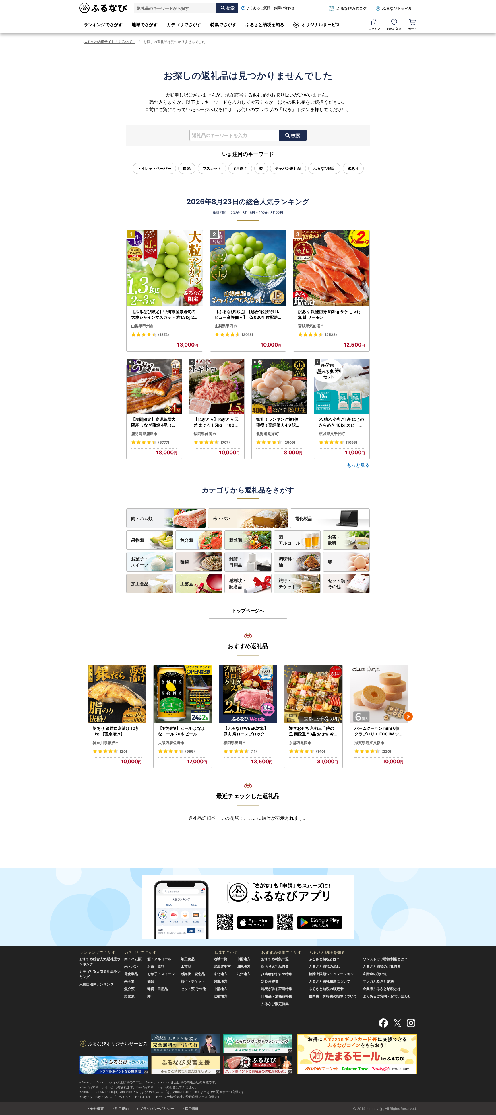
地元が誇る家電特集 (276, 989)
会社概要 (97, 1108)
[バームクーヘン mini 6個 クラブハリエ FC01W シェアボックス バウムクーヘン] (379, 694)
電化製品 (303, 518)
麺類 (184, 562)
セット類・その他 (338, 583)
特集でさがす (223, 24)
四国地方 (243, 966)
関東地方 (220, 981)
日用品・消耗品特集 (276, 996)
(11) (254, 751)
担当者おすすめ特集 (276, 974)
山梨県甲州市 (142, 326)
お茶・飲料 (334, 540)
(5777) (163, 442)
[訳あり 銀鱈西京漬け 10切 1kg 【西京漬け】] (117, 694)
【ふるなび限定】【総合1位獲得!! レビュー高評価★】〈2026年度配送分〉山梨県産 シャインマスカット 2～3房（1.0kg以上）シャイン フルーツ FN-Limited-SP (248, 314)
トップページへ (248, 610)
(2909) (289, 442)
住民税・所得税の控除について (333, 996)
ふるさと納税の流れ (324, 966)
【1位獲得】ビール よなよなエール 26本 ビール (181, 731)
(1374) (163, 334)
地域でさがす (145, 24)
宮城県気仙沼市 (311, 326)
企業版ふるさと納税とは (382, 989)
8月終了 (240, 168)
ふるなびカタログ (352, 8)
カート (412, 28)
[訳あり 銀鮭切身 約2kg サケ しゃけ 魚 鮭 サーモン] (331, 268)
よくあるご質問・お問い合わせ (270, 8)
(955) (190, 751)
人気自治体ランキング (96, 984)
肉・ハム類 (142, 518)
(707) (225, 442)
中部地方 (220, 989)
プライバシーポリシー (157, 1108)
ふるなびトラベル (397, 8)
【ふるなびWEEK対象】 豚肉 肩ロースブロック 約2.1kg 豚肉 (248, 731)
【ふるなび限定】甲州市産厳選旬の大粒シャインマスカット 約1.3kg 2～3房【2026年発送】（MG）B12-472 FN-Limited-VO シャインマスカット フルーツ (164, 314)
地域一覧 (220, 959)
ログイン (374, 28)
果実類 (129, 981)
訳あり (353, 168)
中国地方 (243, 959)
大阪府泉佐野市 (171, 742)
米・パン (221, 518)
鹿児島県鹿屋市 (144, 433)
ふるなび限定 (324, 168)
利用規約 (122, 1108)
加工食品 (139, 583)
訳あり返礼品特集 (275, 966)
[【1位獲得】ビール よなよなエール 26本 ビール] (183, 694)
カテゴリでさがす (184, 24)
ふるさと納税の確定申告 (328, 989)
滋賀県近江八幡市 (369, 742)
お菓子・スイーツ (139, 562)
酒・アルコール (289, 540)
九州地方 (243, 974)
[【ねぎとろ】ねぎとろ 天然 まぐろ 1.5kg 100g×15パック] (216, 386)
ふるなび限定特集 (275, 1003)
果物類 (137, 540)
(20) (123, 751)
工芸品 (186, 583)
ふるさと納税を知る (264, 24)
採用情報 (192, 1108)
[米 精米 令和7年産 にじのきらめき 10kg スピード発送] (341, 386)
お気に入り (394, 28)
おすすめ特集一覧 (275, 959)
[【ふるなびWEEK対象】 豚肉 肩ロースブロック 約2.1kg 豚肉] (248, 694)
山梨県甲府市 (226, 326)
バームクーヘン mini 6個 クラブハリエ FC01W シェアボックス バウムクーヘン (378, 731)
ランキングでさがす (103, 24)
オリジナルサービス (320, 24)
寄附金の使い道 (375, 974)
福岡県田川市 (235, 742)
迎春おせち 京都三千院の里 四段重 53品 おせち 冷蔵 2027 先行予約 (313, 731)
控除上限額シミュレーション (331, 974)
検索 (295, 135)
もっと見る (358, 465)
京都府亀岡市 (300, 742)
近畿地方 (220, 996)
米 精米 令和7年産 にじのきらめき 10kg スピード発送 (341, 422)
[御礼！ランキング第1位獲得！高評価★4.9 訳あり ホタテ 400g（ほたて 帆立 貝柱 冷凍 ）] (279, 386)
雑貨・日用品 (235, 562)
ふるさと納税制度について (329, 981)
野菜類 (235, 540)
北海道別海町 (267, 433)
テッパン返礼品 (288, 168)
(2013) (247, 334)
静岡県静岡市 (205, 433)
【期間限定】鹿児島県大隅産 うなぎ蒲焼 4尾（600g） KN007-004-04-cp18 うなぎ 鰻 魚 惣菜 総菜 (154, 422)
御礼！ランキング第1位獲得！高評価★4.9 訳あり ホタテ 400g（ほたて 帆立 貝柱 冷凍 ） (278, 422)
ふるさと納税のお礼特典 (382, 966)
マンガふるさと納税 (378, 981)
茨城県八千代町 (332, 433)
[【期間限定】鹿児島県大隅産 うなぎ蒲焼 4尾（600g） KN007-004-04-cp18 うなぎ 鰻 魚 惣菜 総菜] (154, 386)
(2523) (331, 334)
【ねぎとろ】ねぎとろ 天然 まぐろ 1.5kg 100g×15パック (216, 422)
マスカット (212, 168)
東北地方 (220, 974)
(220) (386, 751)
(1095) (351, 442)
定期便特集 (269, 981)
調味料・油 (287, 562)
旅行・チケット (287, 583)
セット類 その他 (193, 989)
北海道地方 (222, 966)
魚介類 (186, 540)
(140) (320, 751)
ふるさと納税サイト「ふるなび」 (109, 42)
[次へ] (408, 716)
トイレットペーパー (154, 168)
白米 (187, 168)
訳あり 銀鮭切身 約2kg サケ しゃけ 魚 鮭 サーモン (329, 314)
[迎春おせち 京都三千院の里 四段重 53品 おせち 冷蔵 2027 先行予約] (313, 694)
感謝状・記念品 (238, 583)
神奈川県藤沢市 (106, 742)
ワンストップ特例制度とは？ (385, 959)
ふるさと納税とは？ (324, 959)
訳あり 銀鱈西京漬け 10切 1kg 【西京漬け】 (116, 731)
